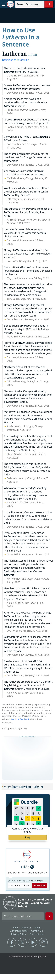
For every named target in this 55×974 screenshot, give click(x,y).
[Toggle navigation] (3, 4)
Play (27, 837)
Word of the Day (27, 861)
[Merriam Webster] (27, 854)
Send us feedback (20, 719)
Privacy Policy (19, 934)
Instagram (43, 942)
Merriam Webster (9, 902)
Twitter (22, 942)
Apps (38, 927)
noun (32, 54)
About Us (26, 927)
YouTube (32, 942)
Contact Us (37, 930)
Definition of (14, 60)
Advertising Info (19, 930)
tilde (25, 866)
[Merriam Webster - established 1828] (10, 4)
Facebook (11, 942)
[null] (32, 867)
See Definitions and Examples (26, 872)
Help (16, 927)
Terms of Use (37, 934)
